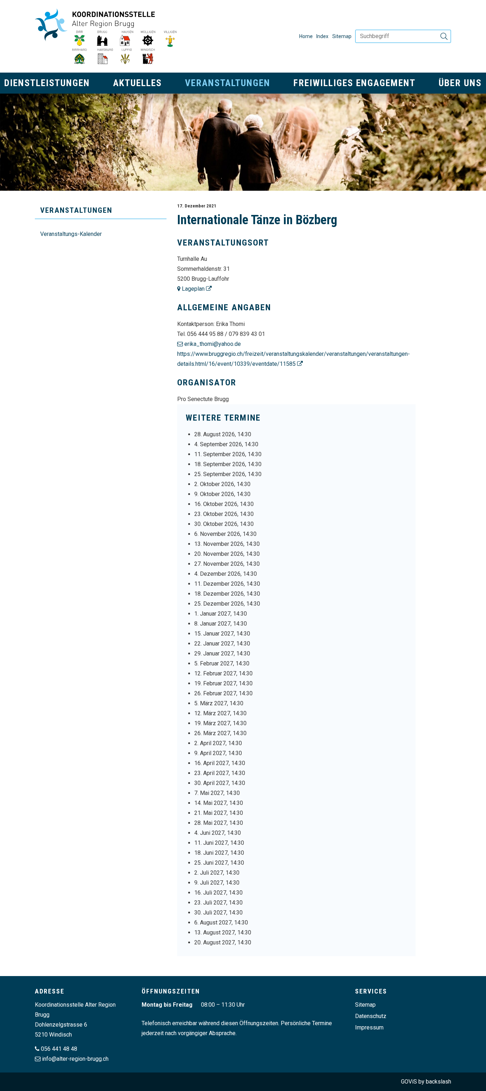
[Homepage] (106, 36)
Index (322, 36)
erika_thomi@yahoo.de (212, 344)
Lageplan (192, 288)
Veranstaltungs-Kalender (71, 234)
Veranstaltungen (227, 83)
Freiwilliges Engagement (355, 83)
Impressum (369, 1027)
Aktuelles (137, 83)
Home (306, 36)
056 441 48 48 (59, 1048)
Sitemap (342, 36)
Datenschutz (370, 1016)
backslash (438, 1081)
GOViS (409, 1081)
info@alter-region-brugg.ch (75, 1058)
